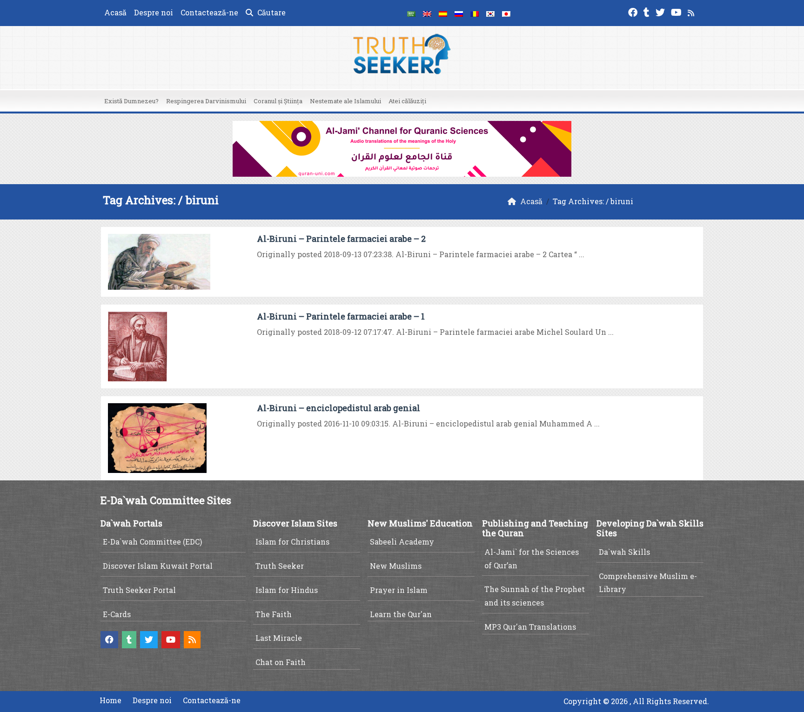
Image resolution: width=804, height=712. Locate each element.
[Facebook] (634, 11)
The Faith (273, 614)
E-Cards (117, 614)
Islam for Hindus (286, 590)
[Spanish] (443, 13)
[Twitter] (661, 11)
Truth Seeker (279, 566)
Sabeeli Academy (402, 541)
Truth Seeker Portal (139, 590)
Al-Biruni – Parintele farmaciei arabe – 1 (341, 316)
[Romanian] (474, 13)
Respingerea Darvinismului (206, 101)
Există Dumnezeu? (131, 101)
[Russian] (459, 13)
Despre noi (153, 12)
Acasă (115, 12)
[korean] (490, 13)
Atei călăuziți (407, 101)
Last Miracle (278, 638)
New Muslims (396, 566)
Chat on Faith (280, 662)
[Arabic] (411, 13)
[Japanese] (506, 13)
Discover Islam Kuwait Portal (158, 566)
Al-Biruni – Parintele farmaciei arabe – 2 (341, 238)
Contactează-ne (209, 12)
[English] (427, 13)
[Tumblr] (647, 11)
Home (110, 700)
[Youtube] (677, 11)
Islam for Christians (292, 541)
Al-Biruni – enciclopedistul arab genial (338, 407)
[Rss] (692, 11)
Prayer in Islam (399, 590)
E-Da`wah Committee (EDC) (152, 541)
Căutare (270, 12)
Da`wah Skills (624, 552)
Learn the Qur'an (401, 614)
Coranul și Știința (278, 101)
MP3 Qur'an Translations (530, 627)
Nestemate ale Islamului (345, 101)
